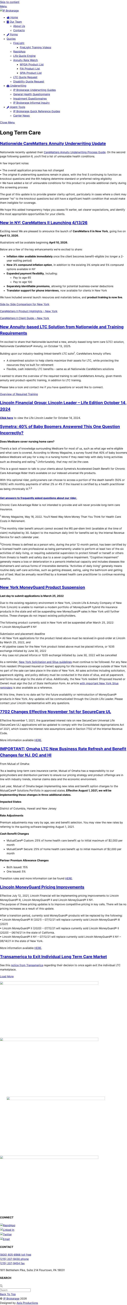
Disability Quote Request (28, 81)
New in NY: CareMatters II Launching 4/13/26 (43, 222)
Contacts (19, 30)
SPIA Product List (31, 73)
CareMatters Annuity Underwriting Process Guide (75, 152)
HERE (37, 740)
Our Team (15, 21)
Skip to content (9, 2)
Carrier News (21, 115)
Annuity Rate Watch (25, 60)
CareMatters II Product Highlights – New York (28, 311)
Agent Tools (17, 107)
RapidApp (19, 51)
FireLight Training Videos (35, 47)
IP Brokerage (11, 1298)
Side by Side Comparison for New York (24, 304)
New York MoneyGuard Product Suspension (42, 587)
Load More (7, 976)
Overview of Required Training (19, 394)
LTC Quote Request (25, 77)
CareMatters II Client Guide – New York (24, 318)
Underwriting (17, 85)
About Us (19, 26)
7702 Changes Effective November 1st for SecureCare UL (55, 711)
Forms (13, 34)
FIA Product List (30, 68)
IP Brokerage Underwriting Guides (34, 90)
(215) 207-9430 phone (14, 1259)
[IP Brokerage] (9, 10)
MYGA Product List (32, 64)
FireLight (18, 43)
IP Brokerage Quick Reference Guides (36, 111)
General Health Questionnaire (31, 94)
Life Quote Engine (24, 55)
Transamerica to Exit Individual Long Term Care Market (53, 956)
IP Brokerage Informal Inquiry (31, 102)
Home (14, 17)
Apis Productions (27, 1303)
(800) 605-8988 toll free (15, 1254)
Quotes (11, 38)
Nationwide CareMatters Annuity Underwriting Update (53, 143)
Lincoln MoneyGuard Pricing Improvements (42, 887)
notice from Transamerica (27, 965)
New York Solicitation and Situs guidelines (45, 662)
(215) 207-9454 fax (12, 1263)
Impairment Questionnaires (30, 98)
